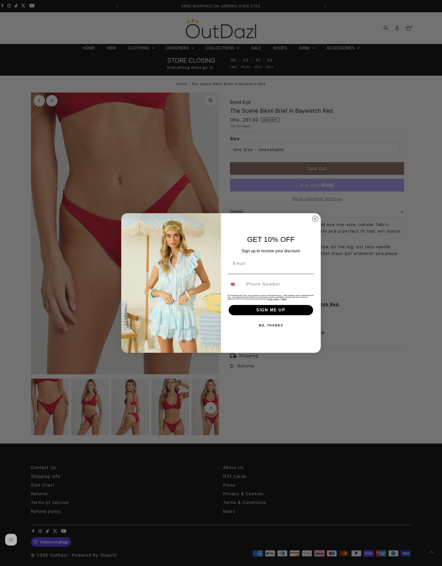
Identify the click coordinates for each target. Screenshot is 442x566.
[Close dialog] (315, 219)
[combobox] (236, 284)
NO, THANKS (271, 325)
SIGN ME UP (270, 310)
